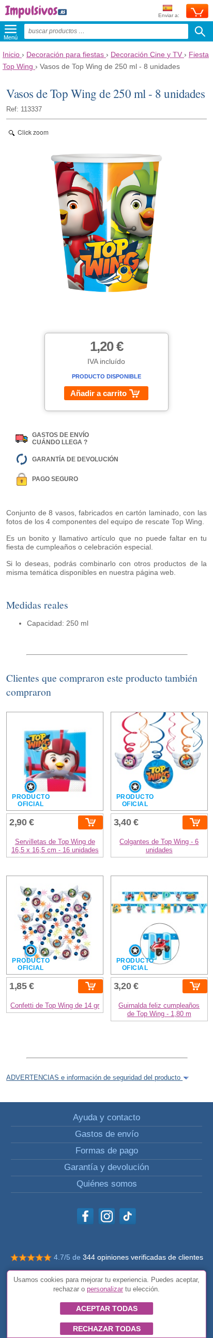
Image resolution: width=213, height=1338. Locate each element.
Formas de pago (106, 1151)
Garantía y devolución (106, 1167)
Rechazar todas (107, 1329)
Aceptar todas (107, 1308)
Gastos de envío (107, 1134)
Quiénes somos (107, 1184)
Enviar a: (168, 15)
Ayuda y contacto (106, 1117)
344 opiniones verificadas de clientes (143, 1257)
